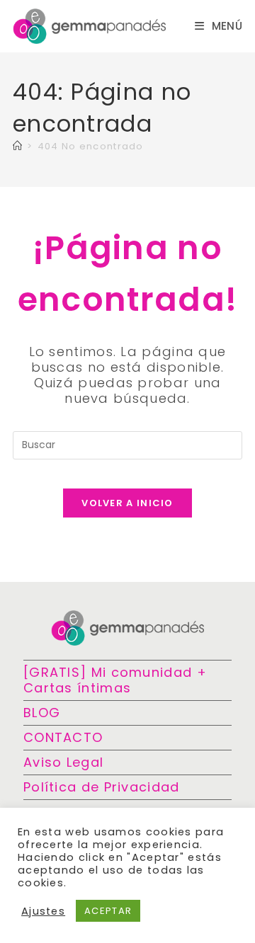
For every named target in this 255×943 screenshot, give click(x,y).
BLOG (41, 712)
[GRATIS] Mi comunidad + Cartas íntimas (115, 680)
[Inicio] (18, 146)
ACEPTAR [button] (108, 911)
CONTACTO (63, 737)
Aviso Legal (63, 762)
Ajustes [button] (43, 911)
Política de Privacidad (101, 787)
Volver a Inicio (127, 503)
